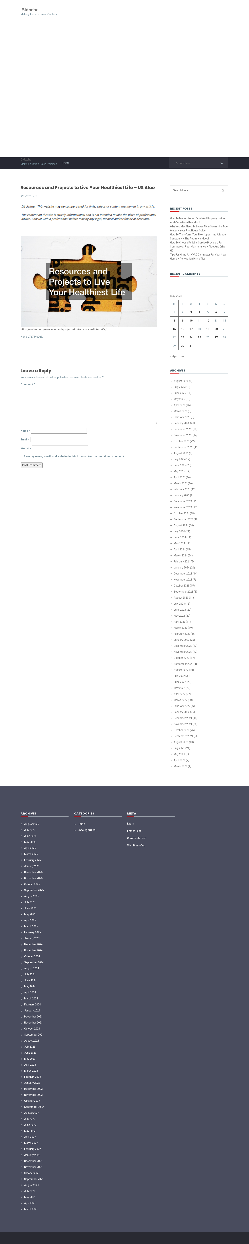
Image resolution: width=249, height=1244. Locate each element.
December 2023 (183, 573)
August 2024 (181, 525)
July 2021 (179, 748)
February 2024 (182, 561)
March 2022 (180, 700)
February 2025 (182, 489)
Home (65, 163)
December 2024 (183, 501)
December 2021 (183, 718)
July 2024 (179, 531)
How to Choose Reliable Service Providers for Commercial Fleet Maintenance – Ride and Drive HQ (197, 246)
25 (199, 337)
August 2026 (181, 381)
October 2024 (181, 513)
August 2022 (181, 669)
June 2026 (180, 393)
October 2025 (181, 441)
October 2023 (181, 585)
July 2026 (179, 387)
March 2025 (180, 483)
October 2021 (181, 730)
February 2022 (182, 706)
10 (191, 320)
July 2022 (179, 675)
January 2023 (182, 639)
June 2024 (180, 537)
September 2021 (183, 736)
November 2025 (183, 435)
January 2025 (182, 495)
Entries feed (134, 830)
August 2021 (181, 742)
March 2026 (180, 411)
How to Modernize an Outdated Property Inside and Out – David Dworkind (197, 220)
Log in (130, 823)
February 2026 (182, 417)
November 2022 (183, 651)
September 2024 (183, 519)
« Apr (173, 356)
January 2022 (182, 712)
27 (216, 337)
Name (25, 430)
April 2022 (179, 693)
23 (182, 337)
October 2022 (181, 657)
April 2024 (179, 549)
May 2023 (179, 615)
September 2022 (183, 663)
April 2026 (179, 405)
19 (207, 329)
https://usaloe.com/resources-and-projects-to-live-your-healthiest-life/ (63, 329)
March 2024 (180, 555)
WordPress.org (136, 845)
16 (182, 329)
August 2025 (181, 453)
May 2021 (179, 754)
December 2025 (183, 429)
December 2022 (183, 645)
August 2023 (181, 597)
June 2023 (180, 609)
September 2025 (183, 447)
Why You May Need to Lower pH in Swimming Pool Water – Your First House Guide (199, 228)
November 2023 (183, 579)
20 (216, 329)
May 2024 (179, 543)
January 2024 (182, 567)
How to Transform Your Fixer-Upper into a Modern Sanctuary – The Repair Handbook (199, 236)
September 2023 (183, 591)
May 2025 (179, 471)
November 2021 (183, 724)
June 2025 (180, 465)
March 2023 (180, 627)
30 (182, 345)
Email (25, 439)
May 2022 (179, 687)
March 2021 (180, 766)
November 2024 (183, 507)
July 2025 (179, 459)
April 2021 (179, 760)
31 (191, 345)
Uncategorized (87, 830)
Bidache (30, 9)
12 (207, 320)
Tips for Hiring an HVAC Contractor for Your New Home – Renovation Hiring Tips (198, 256)
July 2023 (179, 603)
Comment (28, 384)
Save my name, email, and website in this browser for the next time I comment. (74, 456)
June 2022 (180, 681)
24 (191, 337)
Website (26, 448)
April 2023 (179, 621)
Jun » (182, 356)
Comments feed (136, 838)
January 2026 (182, 423)
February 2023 (182, 633)
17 (191, 329)
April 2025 (179, 477)
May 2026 (179, 399)
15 (174, 329)
